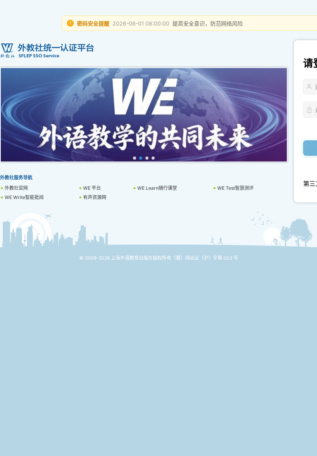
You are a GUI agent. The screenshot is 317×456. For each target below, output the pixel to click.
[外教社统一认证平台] (144, 50)
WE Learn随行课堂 (157, 188)
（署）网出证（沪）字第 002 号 (204, 258)
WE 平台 (92, 188)
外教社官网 (16, 188)
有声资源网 (94, 197)
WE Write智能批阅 (24, 197)
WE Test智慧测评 (235, 188)
